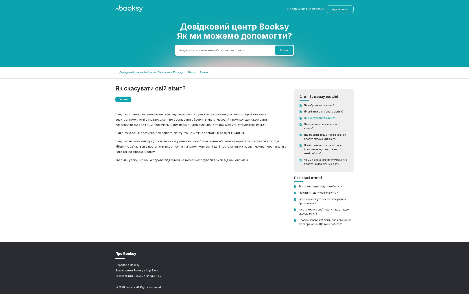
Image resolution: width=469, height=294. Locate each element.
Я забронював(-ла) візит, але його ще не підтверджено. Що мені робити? (324, 149)
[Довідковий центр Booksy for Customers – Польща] (129, 10)
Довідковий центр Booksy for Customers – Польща (151, 72)
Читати (123, 99)
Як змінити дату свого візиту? (323, 111)
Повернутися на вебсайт (305, 9)
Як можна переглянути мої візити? (321, 126)
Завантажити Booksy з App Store (136, 270)
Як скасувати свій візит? (320, 118)
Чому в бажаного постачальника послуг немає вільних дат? (325, 162)
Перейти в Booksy (127, 265)
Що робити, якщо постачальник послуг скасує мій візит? (325, 137)
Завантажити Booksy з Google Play (138, 276)
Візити (191, 72)
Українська (339, 9)
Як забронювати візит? (319, 105)
